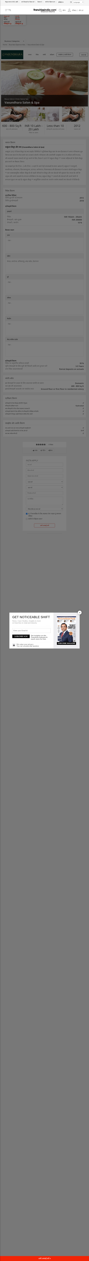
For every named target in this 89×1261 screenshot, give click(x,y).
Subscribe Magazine (66, 643)
